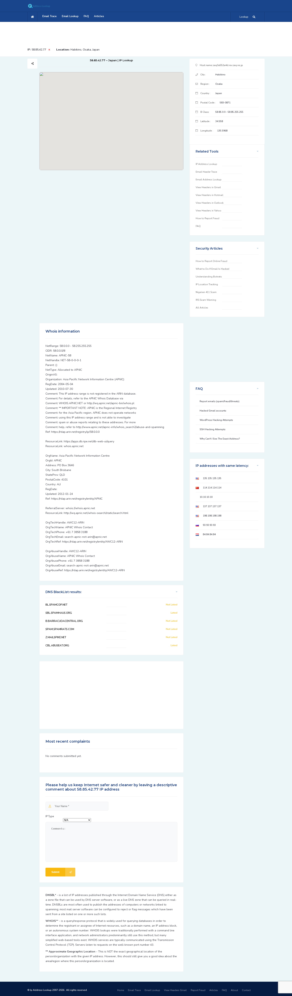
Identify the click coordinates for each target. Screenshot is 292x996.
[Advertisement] (146, 33)
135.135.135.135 (212, 478)
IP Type (49, 816)
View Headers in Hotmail (209, 195)
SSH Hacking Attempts (212, 429)
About (234, 990)
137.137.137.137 (212, 506)
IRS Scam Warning (206, 300)
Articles (99, 16)
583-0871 (225, 102)
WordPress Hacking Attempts (216, 420)
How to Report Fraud (207, 218)
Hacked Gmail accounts (213, 410)
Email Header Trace (206, 171)
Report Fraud (198, 990)
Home (120, 990)
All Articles (202, 307)
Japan (218, 93)
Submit (55, 872)
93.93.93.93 (209, 525)
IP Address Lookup (206, 164)
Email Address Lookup (208, 179)
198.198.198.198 (212, 515)
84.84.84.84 (209, 534)
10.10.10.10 (206, 497)
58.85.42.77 (39, 50)
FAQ (86, 16)
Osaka (218, 84)
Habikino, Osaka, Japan (85, 50)
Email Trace (49, 16)
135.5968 (222, 130)
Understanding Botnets (209, 276)
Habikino (220, 74)
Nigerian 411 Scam (206, 292)
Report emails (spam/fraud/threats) (219, 401)
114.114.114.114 (212, 487)
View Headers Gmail (175, 990)
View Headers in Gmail (208, 187)
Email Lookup (70, 16)
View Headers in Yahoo (208, 210)
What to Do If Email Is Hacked (212, 268)
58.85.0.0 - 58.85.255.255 (229, 112)
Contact (246, 990)
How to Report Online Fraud (211, 261)
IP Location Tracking (207, 284)
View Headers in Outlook (209, 202)
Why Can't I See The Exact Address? (220, 438)
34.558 (219, 121)
